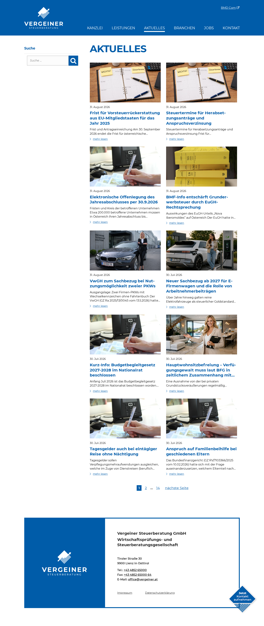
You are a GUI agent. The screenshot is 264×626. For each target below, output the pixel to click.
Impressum (124, 592)
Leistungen (123, 28)
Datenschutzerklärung (160, 592)
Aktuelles (154, 28)
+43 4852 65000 (135, 570)
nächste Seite (177, 488)
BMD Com (228, 8)
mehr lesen (100, 139)
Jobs (209, 28)
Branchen (184, 28)
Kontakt (231, 28)
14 (158, 488)
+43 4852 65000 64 (137, 574)
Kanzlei (95, 28)
